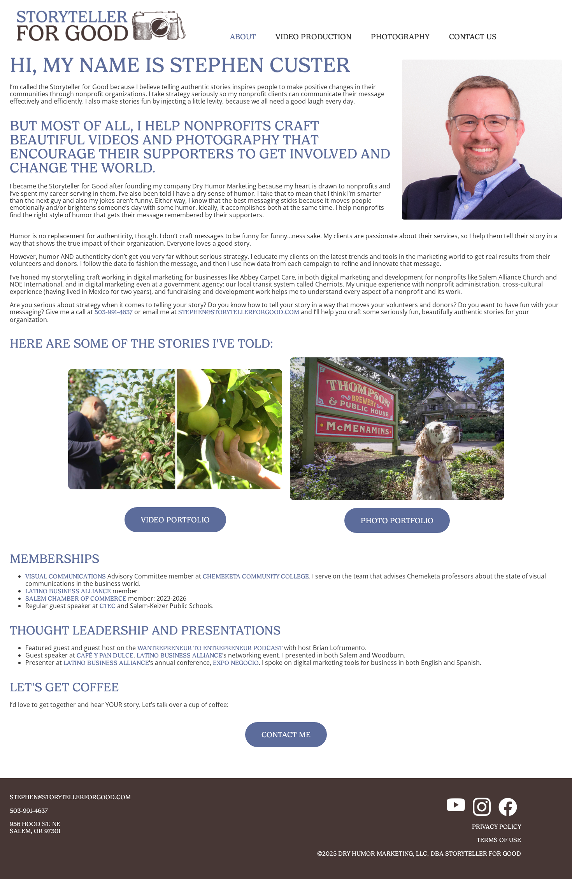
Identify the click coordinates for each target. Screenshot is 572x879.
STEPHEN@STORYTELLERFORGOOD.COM (70, 797)
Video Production (313, 36)
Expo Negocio (236, 662)
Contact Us (473, 36)
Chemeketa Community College (256, 576)
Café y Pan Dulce (105, 655)
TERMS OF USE (499, 840)
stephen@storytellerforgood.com (238, 312)
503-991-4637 (114, 312)
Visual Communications (65, 576)
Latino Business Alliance (68, 591)
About (243, 36)
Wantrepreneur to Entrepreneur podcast (209, 648)
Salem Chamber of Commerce (75, 598)
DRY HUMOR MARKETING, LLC (382, 853)
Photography (400, 36)
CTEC (108, 606)
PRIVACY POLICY (496, 826)
